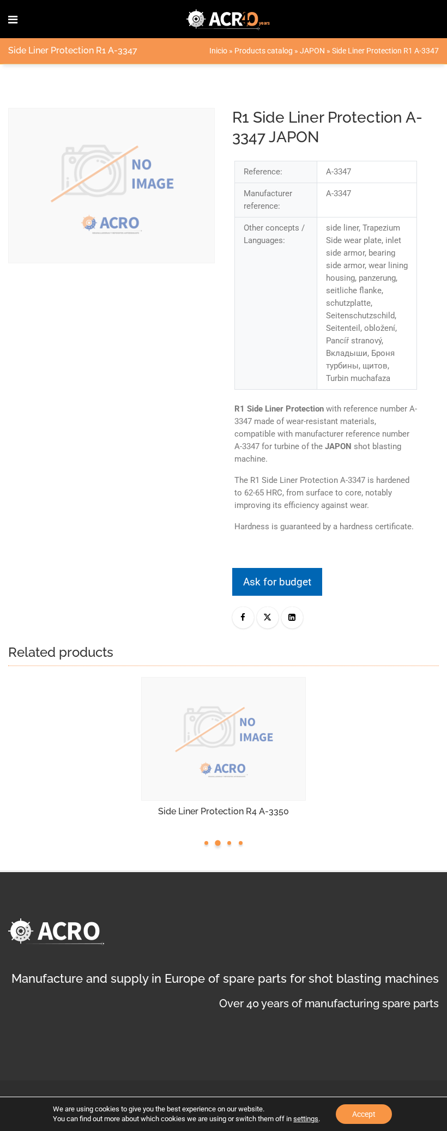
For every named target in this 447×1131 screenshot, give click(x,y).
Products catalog (263, 50)
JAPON (312, 50)
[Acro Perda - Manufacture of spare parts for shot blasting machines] (228, 19)
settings (305, 1119)
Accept (364, 1114)
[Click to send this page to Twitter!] (268, 617)
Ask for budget (277, 582)
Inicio (218, 50)
